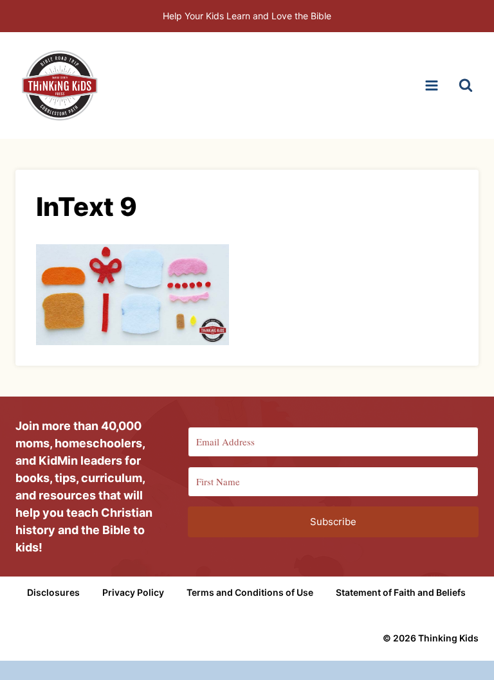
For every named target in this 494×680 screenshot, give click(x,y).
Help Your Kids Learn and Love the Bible (247, 15)
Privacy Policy (133, 592)
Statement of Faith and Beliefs (401, 592)
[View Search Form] (465, 85)
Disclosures (53, 592)
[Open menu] (431, 85)
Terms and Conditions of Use (250, 592)
